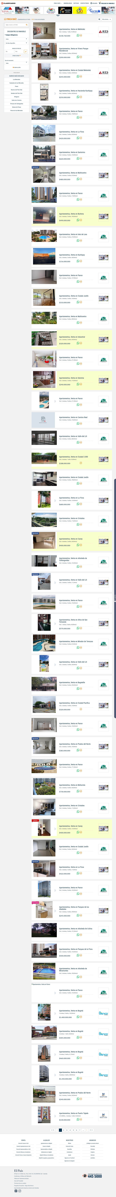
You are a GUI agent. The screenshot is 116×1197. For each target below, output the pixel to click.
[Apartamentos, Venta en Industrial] (44, 338)
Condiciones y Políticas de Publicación (22, 1176)
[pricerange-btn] (25, 51)
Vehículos (93, 1149)
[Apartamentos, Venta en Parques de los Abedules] (44, 909)
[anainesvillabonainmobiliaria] (103, 114)
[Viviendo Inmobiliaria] (22, 10)
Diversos (92, 1155)
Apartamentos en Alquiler (46, 1143)
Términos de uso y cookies (20, 1183)
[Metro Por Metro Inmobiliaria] (79, 10)
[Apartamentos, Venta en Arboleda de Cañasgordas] (44, 560)
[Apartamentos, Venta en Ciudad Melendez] (44, 71)
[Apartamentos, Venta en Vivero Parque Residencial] (44, 51)
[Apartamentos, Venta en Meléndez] (44, 30)
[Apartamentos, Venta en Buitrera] (44, 215)
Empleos (93, 1152)
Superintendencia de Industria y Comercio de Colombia (26, 1188)
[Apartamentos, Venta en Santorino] (44, 153)
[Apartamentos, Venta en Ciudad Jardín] (44, 297)
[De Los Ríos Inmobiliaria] (36, 10)
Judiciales (92, 1158)
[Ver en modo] (99, 19)
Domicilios (69, 1149)
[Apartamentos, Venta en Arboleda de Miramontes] (44, 971)
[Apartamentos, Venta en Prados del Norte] (44, 745)
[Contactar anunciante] (81, 36)
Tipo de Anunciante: (9, 60)
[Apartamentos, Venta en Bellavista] (44, 786)
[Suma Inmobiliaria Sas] (94, 10)
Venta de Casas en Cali (23, 1143)
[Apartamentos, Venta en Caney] (44, 540)
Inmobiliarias (68, 3)
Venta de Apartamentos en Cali (23, 1146)
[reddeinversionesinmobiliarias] (103, 32)
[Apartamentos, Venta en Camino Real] (44, 420)
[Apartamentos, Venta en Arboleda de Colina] (44, 930)
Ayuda (69, 1155)
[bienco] (103, 1013)
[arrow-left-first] (52, 1130)
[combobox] (16, 25)
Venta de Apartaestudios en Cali (23, 1149)
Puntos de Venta (69, 1146)
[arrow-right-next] (86, 1130)
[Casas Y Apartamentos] (51, 10)
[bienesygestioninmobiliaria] (103, 1095)
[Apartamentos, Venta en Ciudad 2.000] (44, 458)
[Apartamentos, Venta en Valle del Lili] (44, 437)
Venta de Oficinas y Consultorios (23, 1152)
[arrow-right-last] (91, 1130)
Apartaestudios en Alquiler (46, 1149)
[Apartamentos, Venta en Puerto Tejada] (44, 1114)
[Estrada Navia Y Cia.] (108, 10)
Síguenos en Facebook (69, 1158)
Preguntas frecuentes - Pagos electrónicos (24, 1185)
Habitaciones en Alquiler (46, 1152)
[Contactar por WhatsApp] (78, 36)
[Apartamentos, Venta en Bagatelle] (44, 684)
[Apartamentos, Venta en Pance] (44, 112)
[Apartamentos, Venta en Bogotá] (44, 1012)
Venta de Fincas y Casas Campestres (23, 1155)
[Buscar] (26, 25)
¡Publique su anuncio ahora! (93, 1143)
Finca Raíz (57, 3)
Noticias (76, 3)
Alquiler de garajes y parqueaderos (46, 1158)
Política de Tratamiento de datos (21, 1178)
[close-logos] (58, 14)
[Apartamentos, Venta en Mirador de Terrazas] (44, 643)
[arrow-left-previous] (57, 1130)
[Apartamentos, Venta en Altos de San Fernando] (44, 622)
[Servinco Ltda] (65, 10)
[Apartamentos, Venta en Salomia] (44, 379)
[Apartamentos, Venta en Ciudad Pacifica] (44, 704)
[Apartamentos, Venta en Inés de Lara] (44, 235)
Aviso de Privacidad (18, 1181)
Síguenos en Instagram (69, 1160)
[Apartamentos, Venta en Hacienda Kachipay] (44, 92)
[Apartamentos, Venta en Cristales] (44, 519)
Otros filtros (15, 55)
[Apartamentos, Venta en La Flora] (44, 133)
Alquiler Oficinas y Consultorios (46, 1155)
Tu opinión (115, 597)
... (83, 1130)
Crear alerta (17, 67)
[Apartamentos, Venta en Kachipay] (44, 256)
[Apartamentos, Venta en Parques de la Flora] (44, 950)
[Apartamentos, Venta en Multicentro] (44, 174)
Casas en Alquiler (46, 1146)
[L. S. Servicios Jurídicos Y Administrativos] (8, 10)
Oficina (69, 1143)
